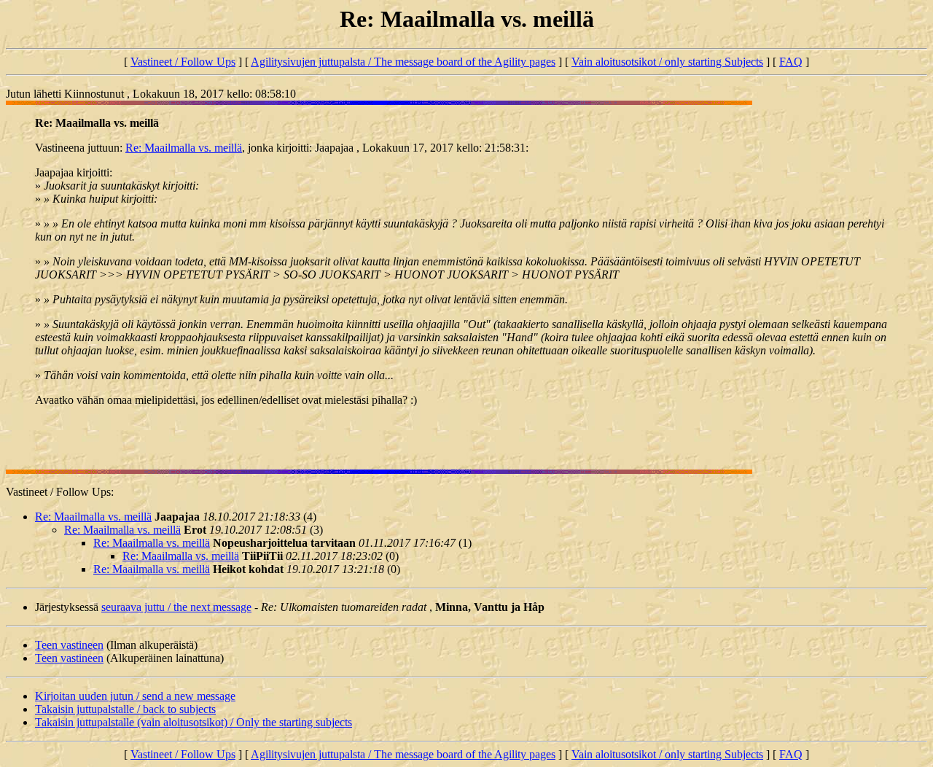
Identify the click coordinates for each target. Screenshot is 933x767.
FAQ (791, 61)
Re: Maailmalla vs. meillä (183, 147)
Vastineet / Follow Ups (182, 61)
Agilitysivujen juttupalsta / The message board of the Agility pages (403, 61)
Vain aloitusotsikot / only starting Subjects (667, 61)
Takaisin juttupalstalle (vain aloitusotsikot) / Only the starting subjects (193, 722)
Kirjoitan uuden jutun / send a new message (135, 696)
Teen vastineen (69, 645)
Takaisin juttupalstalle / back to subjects (125, 709)
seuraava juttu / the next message (176, 607)
